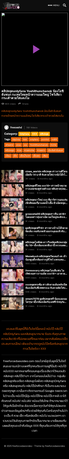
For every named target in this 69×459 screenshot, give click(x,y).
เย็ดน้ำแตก (25, 156)
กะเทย (53, 145)
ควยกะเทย (29, 150)
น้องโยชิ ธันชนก (55, 150)
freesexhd (16, 127)
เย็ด (15, 156)
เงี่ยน (8, 156)
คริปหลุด (10, 150)
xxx (25, 145)
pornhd (45, 139)
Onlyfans (24, 133)
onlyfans (34, 139)
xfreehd (9, 145)
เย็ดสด (36, 156)
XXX (34, 133)
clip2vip (16, 139)
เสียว (45, 156)
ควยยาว (41, 150)
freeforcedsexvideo (22, 446)
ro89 (54, 139)
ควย (19, 150)
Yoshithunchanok (39, 145)
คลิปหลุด (44, 133)
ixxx (25, 139)
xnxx (18, 145)
